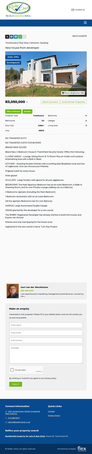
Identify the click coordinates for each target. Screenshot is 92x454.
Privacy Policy (54, 416)
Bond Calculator (50, 102)
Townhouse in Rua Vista (17, 43)
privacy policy (50, 378)
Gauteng (44, 43)
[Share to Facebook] (11, 37)
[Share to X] (7, 37)
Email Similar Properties (73, 102)
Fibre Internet (13, 111)
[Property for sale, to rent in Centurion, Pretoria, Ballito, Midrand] (18, 9)
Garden (27, 111)
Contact (51, 411)
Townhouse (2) (61, 436)
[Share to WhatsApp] (20, 37)
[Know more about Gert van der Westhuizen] (46, 291)
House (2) (50, 436)
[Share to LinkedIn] (16, 37)
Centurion (34, 43)
